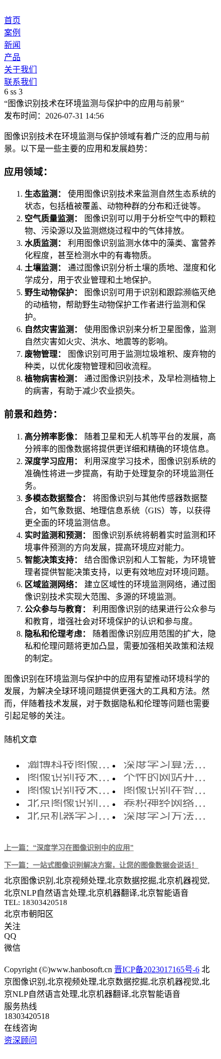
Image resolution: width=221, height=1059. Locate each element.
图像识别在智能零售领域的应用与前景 (168, 790)
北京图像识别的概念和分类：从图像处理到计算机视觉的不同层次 (72, 803)
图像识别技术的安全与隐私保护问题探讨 (72, 777)
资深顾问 (20, 1040)
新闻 (12, 45)
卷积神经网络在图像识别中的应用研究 (168, 803)
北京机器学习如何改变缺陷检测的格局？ (72, 816)
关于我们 (20, 69)
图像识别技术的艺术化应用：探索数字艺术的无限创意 (72, 790)
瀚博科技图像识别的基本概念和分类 (72, 764)
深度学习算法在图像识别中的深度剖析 (168, 764)
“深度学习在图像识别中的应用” (69, 847)
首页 (12, 20)
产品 (12, 57)
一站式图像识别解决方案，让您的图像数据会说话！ (101, 865)
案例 (12, 32)
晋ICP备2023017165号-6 (156, 969)
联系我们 (20, 82)
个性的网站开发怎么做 (168, 777)
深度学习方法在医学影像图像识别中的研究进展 (168, 816)
